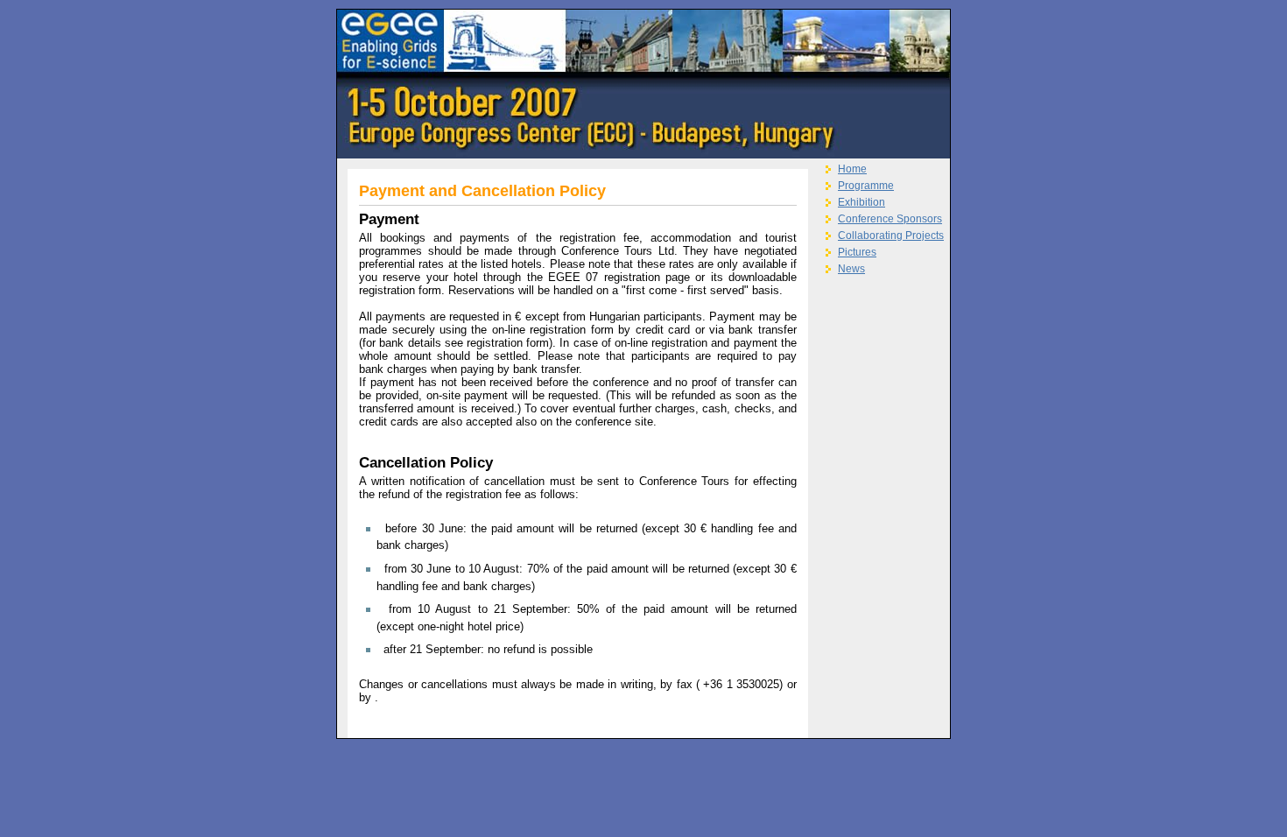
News (851, 269)
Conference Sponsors (890, 219)
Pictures (857, 252)
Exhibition (861, 202)
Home (852, 169)
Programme (866, 185)
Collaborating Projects (891, 235)
